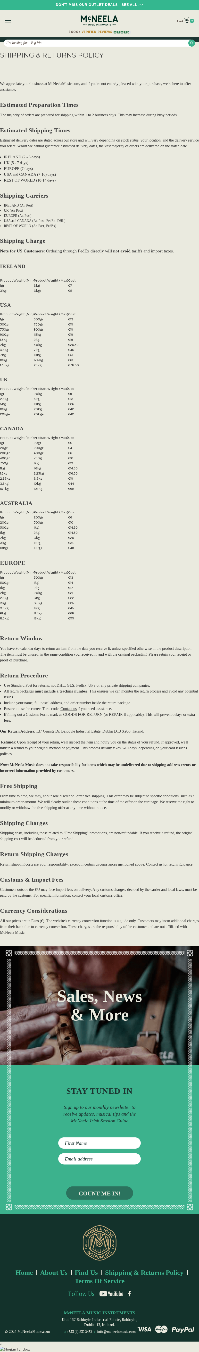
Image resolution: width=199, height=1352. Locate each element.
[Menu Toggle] (8, 20)
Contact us (68, 709)
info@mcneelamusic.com (116, 1331)
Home (24, 1272)
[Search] (191, 43)
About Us (53, 1272)
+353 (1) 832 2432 (79, 1331)
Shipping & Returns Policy (144, 1272)
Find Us (86, 1272)
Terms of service (99, 1281)
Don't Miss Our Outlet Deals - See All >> (99, 5)
